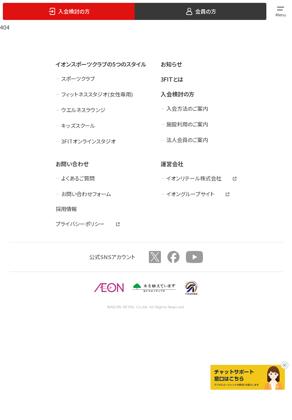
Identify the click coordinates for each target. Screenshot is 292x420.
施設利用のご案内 (187, 124)
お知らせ (171, 64)
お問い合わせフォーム (86, 194)
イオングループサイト (190, 194)
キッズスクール (78, 125)
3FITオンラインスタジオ (88, 141)
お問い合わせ (72, 163)
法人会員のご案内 (187, 139)
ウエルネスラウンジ (83, 110)
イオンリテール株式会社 (193, 178)
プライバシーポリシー (80, 223)
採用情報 (66, 208)
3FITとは (172, 79)
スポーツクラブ (78, 78)
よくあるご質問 (78, 178)
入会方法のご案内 (187, 108)
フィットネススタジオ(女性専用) (97, 94)
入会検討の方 (177, 94)
